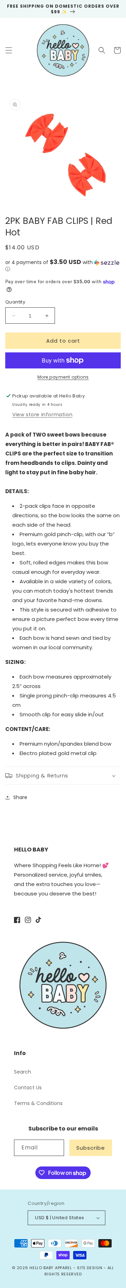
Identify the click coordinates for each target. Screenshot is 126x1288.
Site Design (90, 1268)
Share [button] (20, 797)
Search (22, 1071)
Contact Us (28, 1087)
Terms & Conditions (38, 1103)
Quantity (15, 302)
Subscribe (90, 1147)
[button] (8, 50)
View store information (42, 414)
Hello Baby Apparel (50, 1268)
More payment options (63, 377)
